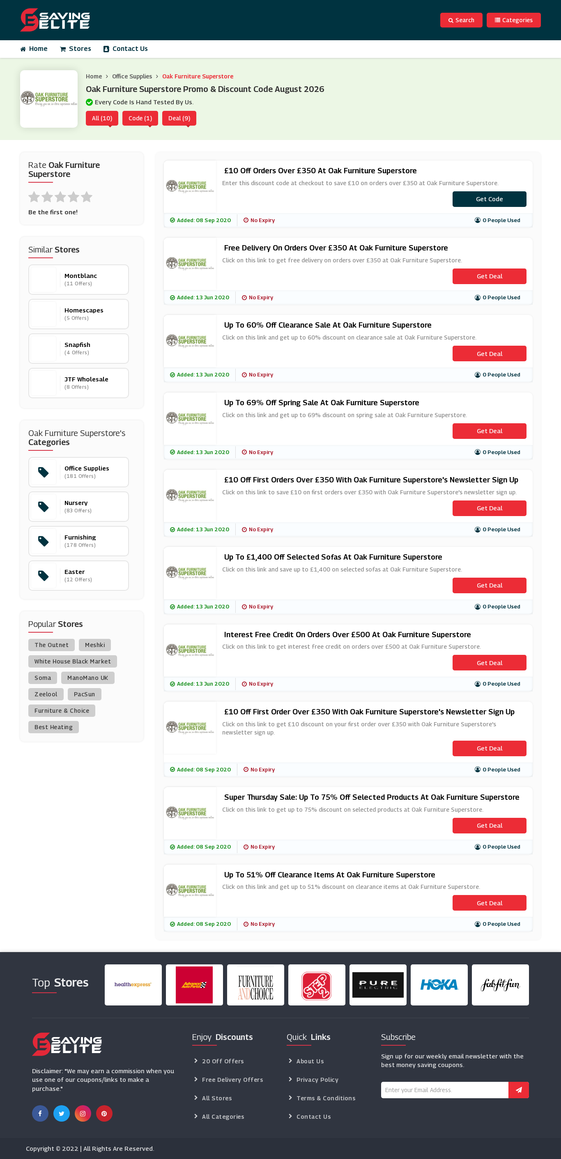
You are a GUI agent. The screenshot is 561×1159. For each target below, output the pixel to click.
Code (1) (140, 118)
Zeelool (45, 694)
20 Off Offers (223, 1061)
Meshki (95, 644)
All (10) (102, 118)
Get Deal (489, 276)
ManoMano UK (87, 677)
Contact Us (130, 49)
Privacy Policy (317, 1079)
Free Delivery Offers (232, 1079)
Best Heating (53, 726)
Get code (489, 198)
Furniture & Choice (61, 710)
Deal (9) (179, 118)
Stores (80, 49)
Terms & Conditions (326, 1098)
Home (38, 49)
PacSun (84, 694)
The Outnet (51, 644)
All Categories (223, 1116)
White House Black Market (72, 661)
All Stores (217, 1098)
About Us (310, 1061)
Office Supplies (132, 76)
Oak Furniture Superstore (197, 76)
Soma (42, 677)
